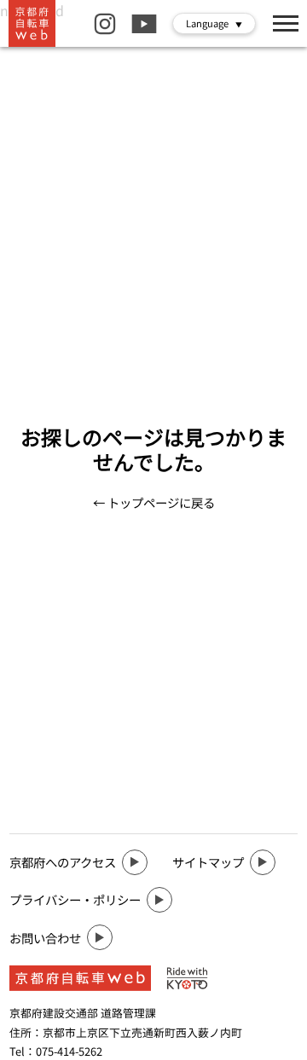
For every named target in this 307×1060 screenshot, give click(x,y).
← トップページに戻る (154, 502)
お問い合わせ (45, 938)
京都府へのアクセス (62, 862)
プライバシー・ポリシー (75, 899)
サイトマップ (208, 862)
